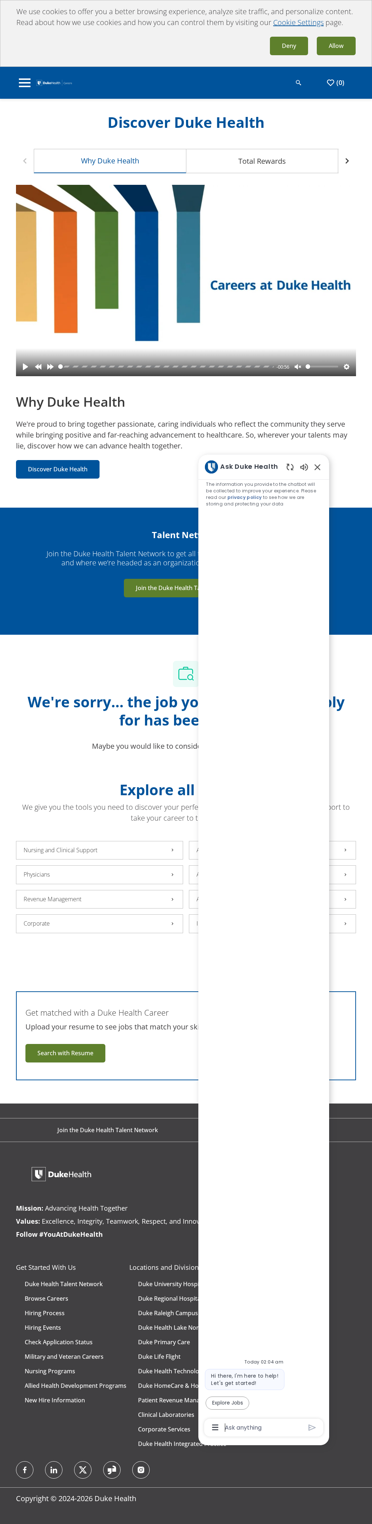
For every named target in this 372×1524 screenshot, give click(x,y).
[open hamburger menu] (24, 83)
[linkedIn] (53, 1470)
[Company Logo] (54, 82)
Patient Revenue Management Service (190, 1400)
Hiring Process (45, 1313)
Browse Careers (46, 1298)
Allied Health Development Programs (75, 1386)
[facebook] (24, 1470)
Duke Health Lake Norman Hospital (186, 1328)
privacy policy (244, 497)
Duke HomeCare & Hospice (175, 1386)
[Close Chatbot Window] (317, 467)
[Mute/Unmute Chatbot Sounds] (304, 467)
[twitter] (83, 1470)
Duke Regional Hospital (170, 1298)
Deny (289, 46)
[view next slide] (347, 161)
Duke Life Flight (159, 1357)
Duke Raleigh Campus (168, 1313)
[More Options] (215, 1427)
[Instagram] (141, 1470)
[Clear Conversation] (290, 467)
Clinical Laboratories (166, 1415)
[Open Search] (298, 82)
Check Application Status (59, 1342)
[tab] (110, 161)
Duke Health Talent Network (64, 1284)
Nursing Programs (50, 1371)
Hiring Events (43, 1328)
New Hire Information (55, 1400)
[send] (312, 1427)
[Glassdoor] (112, 1470)
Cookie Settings (298, 22)
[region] (263, 947)
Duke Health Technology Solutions (185, 1371)
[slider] (166, 366)
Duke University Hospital (172, 1284)
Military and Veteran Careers (64, 1357)
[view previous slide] (24, 161)
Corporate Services (164, 1429)
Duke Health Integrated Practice (182, 1444)
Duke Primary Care (164, 1342)
